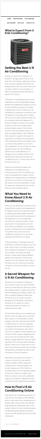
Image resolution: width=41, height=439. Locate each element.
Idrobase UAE (20, 8)
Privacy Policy (32, 434)
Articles (16, 424)
